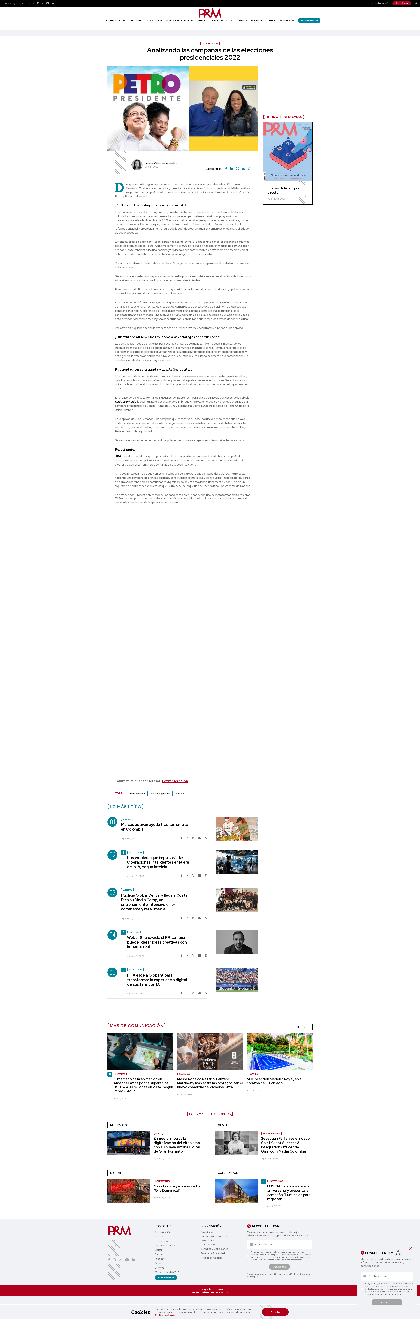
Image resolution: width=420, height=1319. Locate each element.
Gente (214, 20)
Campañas (184, 1074)
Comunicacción (175, 781)
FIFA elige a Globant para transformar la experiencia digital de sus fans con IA (157, 980)
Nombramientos (271, 1133)
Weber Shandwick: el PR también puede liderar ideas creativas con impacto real (157, 942)
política (180, 793)
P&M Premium (309, 20)
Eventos (256, 20)
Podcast (227, 20)
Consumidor (154, 20)
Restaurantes (162, 1181)
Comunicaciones (136, 793)
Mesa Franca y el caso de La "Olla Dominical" (177, 1188)
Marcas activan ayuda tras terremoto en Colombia (154, 827)
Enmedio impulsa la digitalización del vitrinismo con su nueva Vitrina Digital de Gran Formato (177, 1145)
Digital (201, 20)
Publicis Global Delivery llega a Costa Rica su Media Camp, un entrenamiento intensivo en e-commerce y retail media (154, 902)
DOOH (158, 1133)
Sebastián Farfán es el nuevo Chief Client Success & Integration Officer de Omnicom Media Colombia (285, 1145)
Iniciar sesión (381, 3)
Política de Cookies (165, 1315)
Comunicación (115, 20)
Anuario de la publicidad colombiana (214, 1238)
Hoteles (253, 1074)
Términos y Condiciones (214, 1249)
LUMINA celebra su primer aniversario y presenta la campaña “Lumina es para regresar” (289, 1192)
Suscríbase (402, 3)
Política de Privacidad (213, 1253)
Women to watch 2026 (280, 20)
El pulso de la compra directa (283, 190)
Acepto (275, 1312)
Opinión (242, 20)
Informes (120, 1074)
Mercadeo (135, 20)
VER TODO (303, 1026)
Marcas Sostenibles (180, 20)
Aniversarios (276, 1181)
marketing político (160, 793)
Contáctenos (208, 1244)
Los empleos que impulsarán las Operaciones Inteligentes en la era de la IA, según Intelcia (158, 862)
